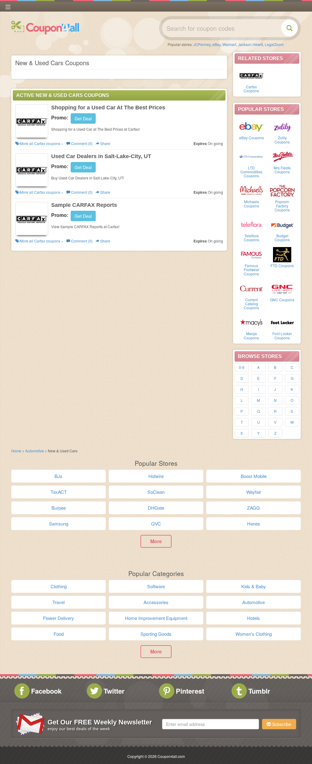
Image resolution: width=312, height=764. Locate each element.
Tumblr (259, 691)
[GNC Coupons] (282, 288)
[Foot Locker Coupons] (282, 322)
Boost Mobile (254, 476)
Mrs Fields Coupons (282, 169)
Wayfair (253, 492)
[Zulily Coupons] (282, 126)
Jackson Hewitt (250, 44)
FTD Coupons (282, 265)
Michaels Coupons (251, 203)
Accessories (156, 602)
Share (104, 143)
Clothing (59, 586)
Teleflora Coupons (251, 237)
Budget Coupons (282, 237)
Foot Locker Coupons (282, 335)
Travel (58, 602)
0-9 (241, 367)
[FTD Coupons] (282, 254)
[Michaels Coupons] (251, 190)
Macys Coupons (251, 335)
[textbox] (210, 724)
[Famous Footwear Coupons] (251, 254)
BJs (58, 476)
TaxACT (59, 492)
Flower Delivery (58, 618)
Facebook (46, 691)
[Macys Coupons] (251, 322)
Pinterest (190, 691)
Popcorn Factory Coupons (282, 205)
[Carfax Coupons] (251, 75)
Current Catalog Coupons (251, 303)
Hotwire (156, 476)
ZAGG (253, 507)
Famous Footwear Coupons (251, 269)
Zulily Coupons (282, 139)
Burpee (58, 507)
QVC (156, 523)
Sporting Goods (156, 634)
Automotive (34, 450)
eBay (216, 44)
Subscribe (281, 724)
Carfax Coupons (251, 88)
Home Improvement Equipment (156, 618)
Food (59, 634)
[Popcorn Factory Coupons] (282, 190)
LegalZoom (274, 44)
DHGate (156, 507)
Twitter (114, 691)
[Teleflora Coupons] (251, 224)
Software (156, 586)
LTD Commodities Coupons (251, 171)
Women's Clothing (254, 634)
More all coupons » (41, 143)
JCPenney (202, 44)
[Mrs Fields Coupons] (282, 156)
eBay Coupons (251, 137)
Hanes (253, 523)
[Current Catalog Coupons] (251, 288)
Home (16, 450)
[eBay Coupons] (251, 126)
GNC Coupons (282, 299)
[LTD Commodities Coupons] (251, 156)
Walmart (229, 44)
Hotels (253, 618)
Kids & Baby (253, 586)
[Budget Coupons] (282, 224)
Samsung (58, 523)
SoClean (156, 492)
